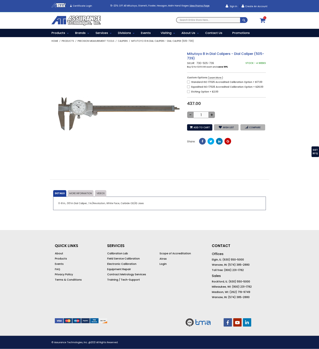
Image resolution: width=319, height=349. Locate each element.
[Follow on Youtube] (237, 322)
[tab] (59, 193)
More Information (80, 193)
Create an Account (256, 6)
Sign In (233, 6)
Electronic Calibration (121, 264)
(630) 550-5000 (233, 260)
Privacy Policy (64, 274)
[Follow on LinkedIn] (247, 322)
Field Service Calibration (123, 259)
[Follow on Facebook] (228, 322)
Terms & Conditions (68, 280)
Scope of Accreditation (175, 253)
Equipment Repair (119, 269)
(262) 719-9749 (239, 292)
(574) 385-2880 (239, 265)
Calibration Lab (117, 253)
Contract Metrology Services (126, 274)
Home (55, 41)
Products (68, 41)
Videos (101, 193)
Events (59, 264)
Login (163, 264)
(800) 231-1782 (234, 270)
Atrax (163, 259)
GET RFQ (315, 151)
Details (60, 193)
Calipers (123, 41)
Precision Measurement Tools (96, 41)
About (59, 253)
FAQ (57, 269)
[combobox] (212, 20)
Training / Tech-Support (123, 280)
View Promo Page (199, 5)
